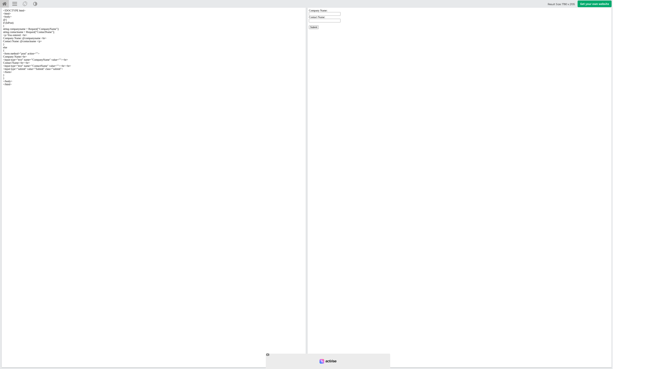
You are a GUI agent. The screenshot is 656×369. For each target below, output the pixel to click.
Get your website (594, 4)
